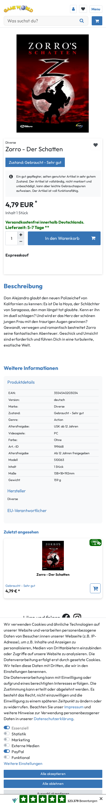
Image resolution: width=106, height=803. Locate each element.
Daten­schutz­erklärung (53, 718)
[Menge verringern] (20, 241)
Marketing (21, 739)
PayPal (18, 751)
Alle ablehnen (53, 783)
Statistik (19, 733)
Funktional (21, 757)
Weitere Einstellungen (23, 763)
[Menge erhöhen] (20, 234)
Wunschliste (95, 145)
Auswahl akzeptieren (53, 793)
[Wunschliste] (83, 9)
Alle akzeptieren (53, 774)
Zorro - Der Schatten (53, 574)
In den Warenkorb (62, 238)
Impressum (74, 706)
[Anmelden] (73, 9)
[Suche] (81, 21)
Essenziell (20, 728)
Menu (95, 9)
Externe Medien (25, 745)
